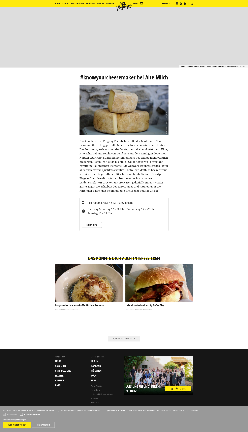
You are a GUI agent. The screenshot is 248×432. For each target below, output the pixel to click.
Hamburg (96, 365)
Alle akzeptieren (17, 425)
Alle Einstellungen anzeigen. (15, 419)
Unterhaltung (63, 370)
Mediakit (95, 402)
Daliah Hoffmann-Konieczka (70, 309)
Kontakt (94, 398)
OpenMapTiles (218, 66)
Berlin (94, 361)
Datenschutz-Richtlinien (188, 410)
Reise (93, 380)
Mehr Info (92, 225)
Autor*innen (96, 386)
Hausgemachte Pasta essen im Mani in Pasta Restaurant (79, 305)
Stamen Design (205, 66)
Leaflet (182, 66)
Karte (58, 385)
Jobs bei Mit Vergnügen (102, 394)
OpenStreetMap (233, 66)
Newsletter (96, 390)
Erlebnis (59, 375)
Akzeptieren (43, 425)
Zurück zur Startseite (124, 339)
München (96, 370)
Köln (94, 375)
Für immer (180, 388)
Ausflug (59, 380)
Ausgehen (60, 365)
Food (58, 361)
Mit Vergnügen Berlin (124, 6)
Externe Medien (32, 414)
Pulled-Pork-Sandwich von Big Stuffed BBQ (144, 305)
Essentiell (12, 414)
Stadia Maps (193, 66)
